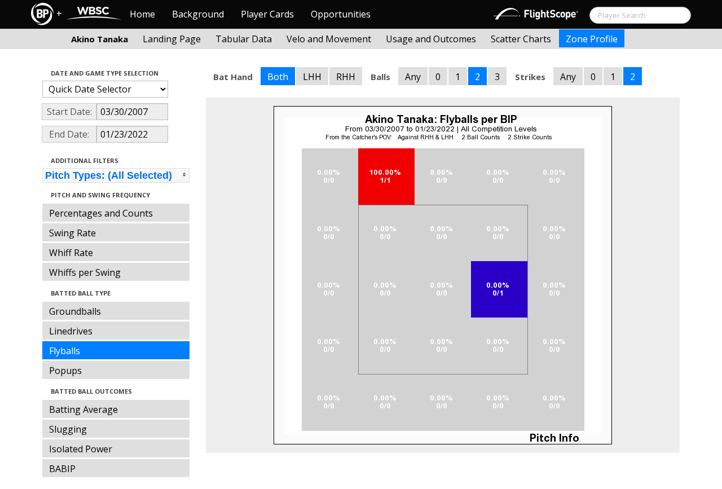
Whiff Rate (71, 252)
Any (413, 77)
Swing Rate (72, 233)
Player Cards (267, 14)
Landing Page (172, 39)
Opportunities (341, 14)
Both (277, 77)
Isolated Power (80, 449)
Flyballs (64, 351)
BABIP (62, 468)
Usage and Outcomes (431, 39)
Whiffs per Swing (85, 272)
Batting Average (83, 409)
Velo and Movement (329, 39)
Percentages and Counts (101, 213)
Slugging (68, 429)
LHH (312, 77)
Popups (65, 370)
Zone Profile (592, 39)
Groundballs (75, 311)
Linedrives (71, 331)
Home (142, 14)
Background (198, 14)
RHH (345, 77)
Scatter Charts (521, 39)
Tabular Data (243, 39)
